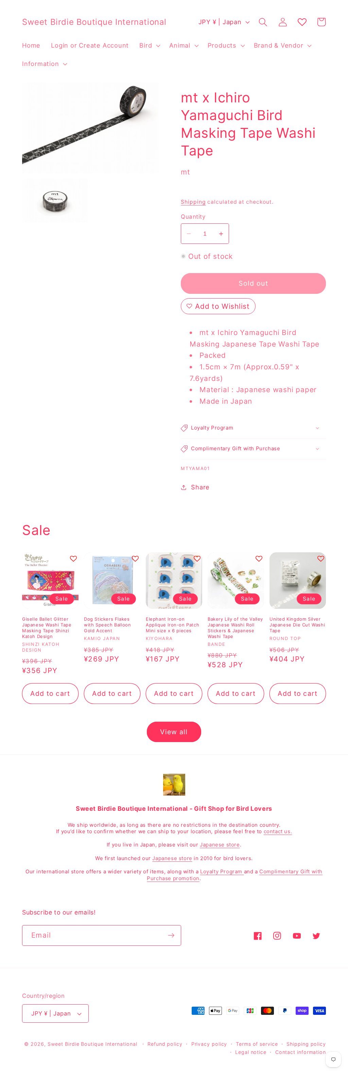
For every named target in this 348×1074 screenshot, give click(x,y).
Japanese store (220, 844)
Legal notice (250, 1052)
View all (174, 732)
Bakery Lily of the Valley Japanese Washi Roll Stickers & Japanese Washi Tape (235, 627)
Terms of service (257, 1044)
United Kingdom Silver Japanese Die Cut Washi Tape (297, 624)
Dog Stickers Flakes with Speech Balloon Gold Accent (107, 624)
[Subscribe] (171, 935)
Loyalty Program (222, 871)
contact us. (278, 831)
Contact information (300, 1052)
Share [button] (200, 487)
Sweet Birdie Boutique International (92, 1044)
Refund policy (164, 1044)
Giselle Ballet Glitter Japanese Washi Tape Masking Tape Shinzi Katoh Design (46, 627)
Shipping (193, 202)
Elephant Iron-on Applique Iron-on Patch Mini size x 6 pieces (172, 624)
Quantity (193, 216)
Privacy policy (209, 1044)
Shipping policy (306, 1044)
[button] (149, 45)
